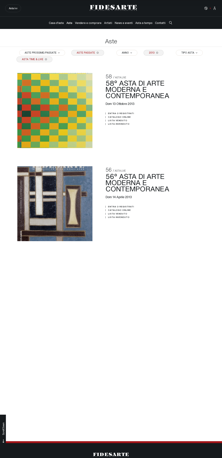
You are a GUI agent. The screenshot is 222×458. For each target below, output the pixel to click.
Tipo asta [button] (188, 52)
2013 (152, 52)
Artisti (108, 23)
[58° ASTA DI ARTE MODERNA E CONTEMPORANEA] (54, 110)
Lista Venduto (117, 120)
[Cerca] (170, 23)
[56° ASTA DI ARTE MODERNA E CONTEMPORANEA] (54, 203)
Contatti (160, 23)
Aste (69, 23)
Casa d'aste (56, 23)
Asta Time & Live (33, 59)
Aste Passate (86, 52)
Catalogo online (119, 117)
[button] (206, 8)
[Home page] (113, 7)
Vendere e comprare (88, 23)
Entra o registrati (121, 113)
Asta (13, 8)
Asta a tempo (143, 23)
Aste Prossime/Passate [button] (41, 52)
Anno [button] (126, 52)
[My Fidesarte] (214, 8)
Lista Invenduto (119, 124)
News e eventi (124, 23)
